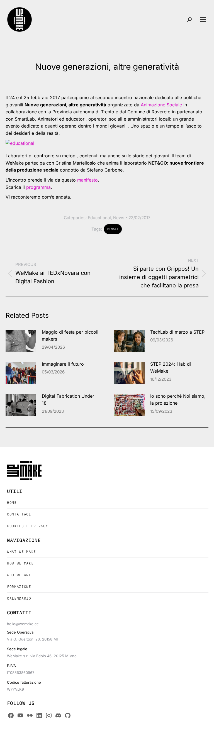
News (118, 217)
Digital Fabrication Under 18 (68, 399)
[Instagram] (49, 715)
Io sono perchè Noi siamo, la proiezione (178, 399)
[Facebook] (11, 715)
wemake (113, 229)
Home (12, 502)
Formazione (19, 586)
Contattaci (19, 514)
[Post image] (21, 341)
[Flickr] (30, 715)
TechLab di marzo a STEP (177, 332)
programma (38, 187)
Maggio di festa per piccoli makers (70, 335)
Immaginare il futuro (63, 364)
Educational (99, 217)
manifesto (87, 180)
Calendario (19, 598)
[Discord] (58, 715)
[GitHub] (68, 715)
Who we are (19, 575)
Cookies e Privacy (27, 526)
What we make (21, 551)
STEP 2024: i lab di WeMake (170, 367)
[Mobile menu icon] (202, 19)
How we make (20, 563)
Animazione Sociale (161, 104)
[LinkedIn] (39, 715)
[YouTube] (20, 715)
